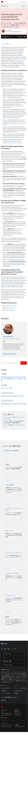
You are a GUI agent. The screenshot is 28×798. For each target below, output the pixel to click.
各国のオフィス (17, 711)
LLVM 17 (9, 142)
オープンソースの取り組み (20, 688)
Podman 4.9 (14, 159)
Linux (17, 27)
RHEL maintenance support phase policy (13, 285)
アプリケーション (10, 595)
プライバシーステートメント (6, 724)
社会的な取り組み (18, 690)
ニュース (16, 685)
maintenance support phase (9, 280)
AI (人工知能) (9, 485)
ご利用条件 (17, 724)
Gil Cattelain (8, 30)
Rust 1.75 (14, 142)
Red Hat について (4, 685)
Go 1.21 (20, 142)
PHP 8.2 (5, 89)
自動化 (7, 464)
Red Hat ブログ (4, 6)
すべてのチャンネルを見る (10, 450)
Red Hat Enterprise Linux (18, 60)
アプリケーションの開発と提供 (9, 25)
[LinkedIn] (2, 649)
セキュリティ (9, 531)
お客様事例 (3, 690)
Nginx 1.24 (5, 134)
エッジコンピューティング (13, 553)
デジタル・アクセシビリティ (20, 726)
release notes (11, 310)
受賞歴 (16, 680)
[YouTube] (5, 649)
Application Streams (7, 79)
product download (12, 305)
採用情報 (16, 693)
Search (23, 362)
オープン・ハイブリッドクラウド (13, 509)
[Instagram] (15, 649)
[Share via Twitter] (9, 36)
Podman (24, 156)
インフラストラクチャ (12, 573)
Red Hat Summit (4, 717)
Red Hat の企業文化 (5, 688)
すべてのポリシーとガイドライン (6, 727)
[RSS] (25, 36)
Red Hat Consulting (13, 296)
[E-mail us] (11, 36)
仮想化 (7, 617)
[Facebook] (8, 649)
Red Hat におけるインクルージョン (6, 716)
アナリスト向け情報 (5, 693)
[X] (11, 649)
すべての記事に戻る (6, 44)
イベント (2, 711)
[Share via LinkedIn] (7, 36)
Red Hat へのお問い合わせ (6, 713)
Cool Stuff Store (18, 715)
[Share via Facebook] (5, 36)
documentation (11, 308)
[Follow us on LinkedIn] (4, 341)
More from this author (9, 354)
